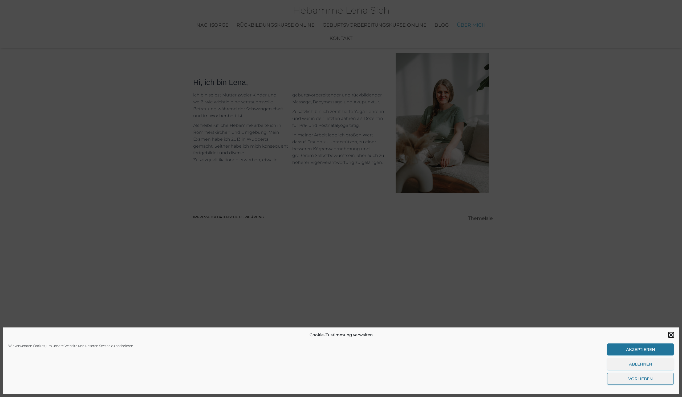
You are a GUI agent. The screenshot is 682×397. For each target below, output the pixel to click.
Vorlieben (640, 378)
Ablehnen (640, 364)
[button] (671, 335)
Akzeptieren (640, 349)
